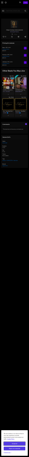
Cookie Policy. (10, 439)
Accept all (14, 443)
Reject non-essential (14, 448)
